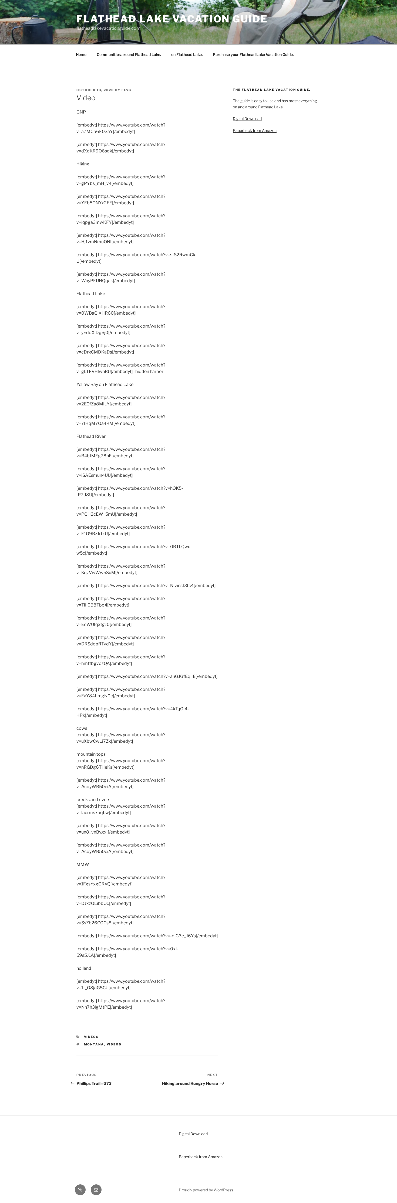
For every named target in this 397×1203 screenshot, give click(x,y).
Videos (91, 1037)
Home (81, 54)
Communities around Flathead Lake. (129, 54)
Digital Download (247, 118)
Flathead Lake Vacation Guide (172, 19)
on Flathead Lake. (187, 54)
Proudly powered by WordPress (206, 1190)
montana (94, 1044)
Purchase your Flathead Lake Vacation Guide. (253, 54)
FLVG (126, 90)
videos (114, 1044)
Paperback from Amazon (255, 130)
